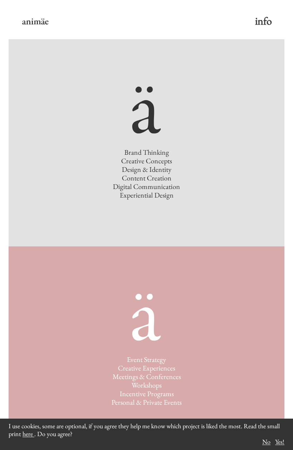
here (28, 434)
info (263, 21)
